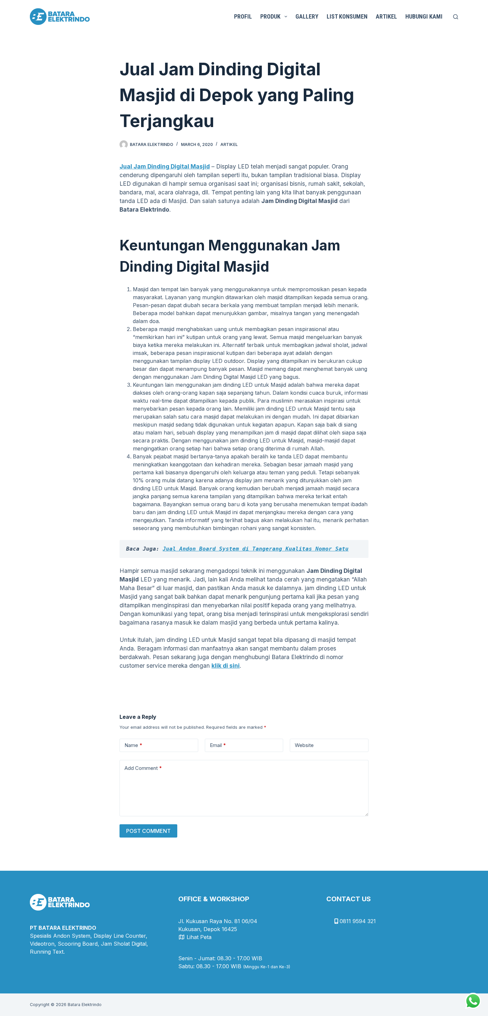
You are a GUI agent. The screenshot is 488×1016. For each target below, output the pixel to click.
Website (304, 745)
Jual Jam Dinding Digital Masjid (165, 166)
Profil (243, 16)
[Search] (455, 16)
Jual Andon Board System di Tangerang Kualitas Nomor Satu (256, 549)
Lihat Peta (199, 937)
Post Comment (148, 831)
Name (133, 745)
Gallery (306, 16)
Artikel (386, 16)
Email (218, 745)
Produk (270, 16)
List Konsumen (347, 16)
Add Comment (143, 768)
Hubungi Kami (424, 16)
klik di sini (225, 665)
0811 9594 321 (358, 921)
